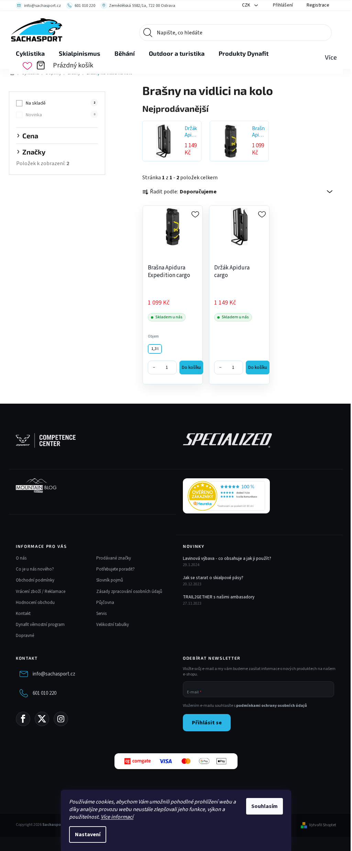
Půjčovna (105, 602)
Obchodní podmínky (35, 580)
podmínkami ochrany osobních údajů (271, 706)
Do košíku (191, 367)
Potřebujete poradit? (115, 569)
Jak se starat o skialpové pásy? (213, 578)
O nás (21, 558)
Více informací (117, 817)
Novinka (60, 114)
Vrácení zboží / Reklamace (40, 591)
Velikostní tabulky (112, 624)
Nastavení (87, 834)
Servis (101, 613)
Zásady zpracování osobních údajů (129, 591)
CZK (246, 5)
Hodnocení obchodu (35, 602)
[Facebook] (23, 719)
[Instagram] (61, 719)
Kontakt (23, 613)
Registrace (318, 5)
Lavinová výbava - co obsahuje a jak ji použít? (227, 558)
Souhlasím (264, 806)
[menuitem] (30, 53)
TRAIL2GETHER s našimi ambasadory (218, 597)
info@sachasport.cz (54, 674)
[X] (42, 719)
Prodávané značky (113, 558)
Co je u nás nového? (35, 569)
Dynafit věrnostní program (40, 624)
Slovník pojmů (109, 580)
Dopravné (25, 635)
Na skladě (60, 103)
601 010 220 (44, 693)
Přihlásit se (207, 722)
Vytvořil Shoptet (322, 825)
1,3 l (154, 349)
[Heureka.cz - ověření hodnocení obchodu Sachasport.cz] (226, 496)
